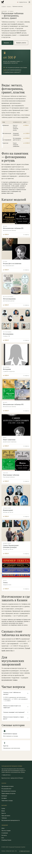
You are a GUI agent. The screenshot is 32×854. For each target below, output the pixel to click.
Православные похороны (8, 793)
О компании (5, 833)
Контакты (4, 835)
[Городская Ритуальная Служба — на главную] (2, 2)
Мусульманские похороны (9, 791)
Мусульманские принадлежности (11, 820)
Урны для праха (6, 815)
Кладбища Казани (6, 840)
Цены (3, 828)
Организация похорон (8, 786)
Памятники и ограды (7, 800)
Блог (3, 837)
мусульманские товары (9, 680)
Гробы (3, 808)
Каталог (9, 6)
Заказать (6, 43)
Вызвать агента (21, 43)
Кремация (4, 795)
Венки (3, 810)
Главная (4, 6)
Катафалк (4, 798)
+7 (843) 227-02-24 (6, 775)
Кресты (4, 813)
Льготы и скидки (6, 830)
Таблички (4, 818)
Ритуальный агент (6, 788)
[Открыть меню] (29, 2)
